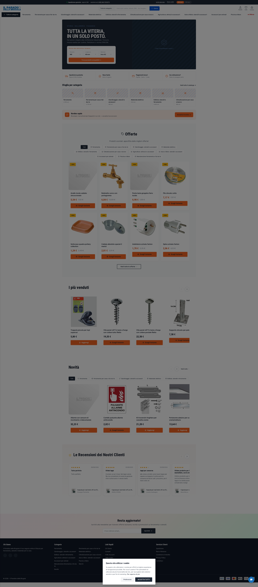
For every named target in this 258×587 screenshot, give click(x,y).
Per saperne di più (133, 574)
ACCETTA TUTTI (144, 579)
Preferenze (127, 579)
